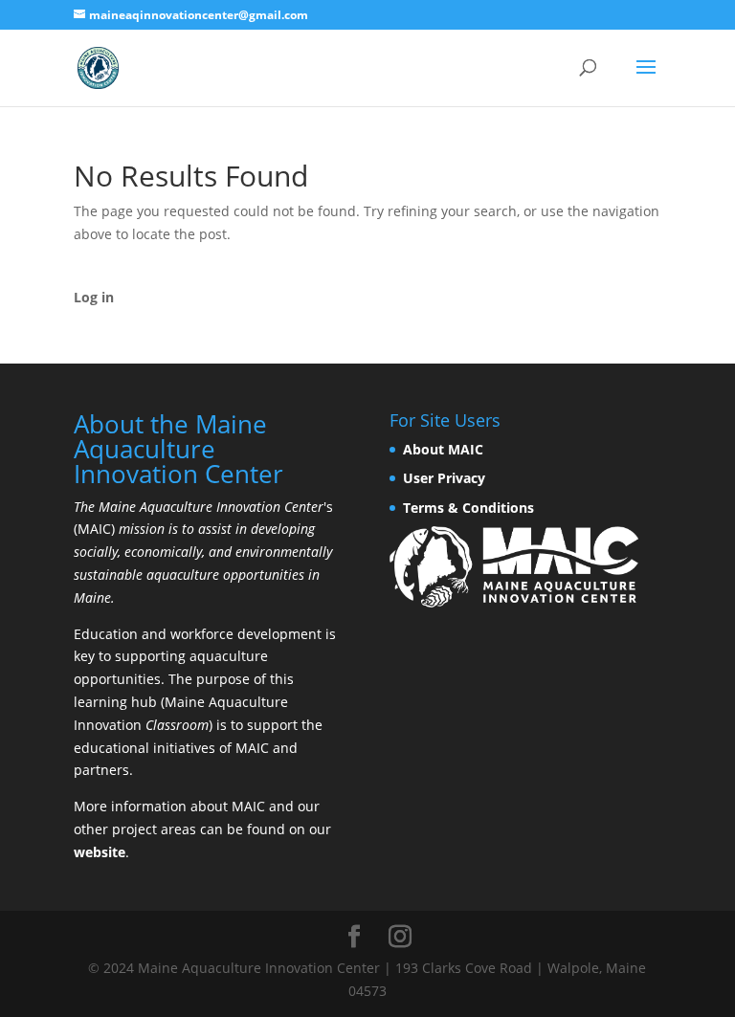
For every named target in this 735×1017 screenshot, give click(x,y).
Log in (94, 297)
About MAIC (443, 449)
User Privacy (444, 478)
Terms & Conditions (468, 507)
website (99, 852)
